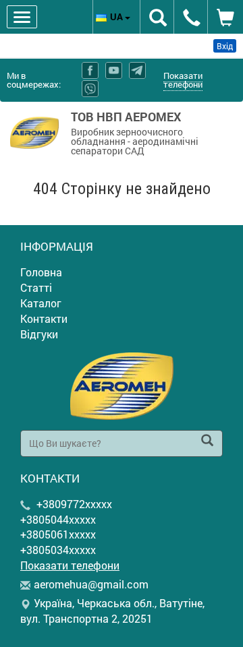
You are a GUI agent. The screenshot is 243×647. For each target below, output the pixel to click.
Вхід (225, 45)
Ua (117, 16)
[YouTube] (113, 70)
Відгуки (39, 334)
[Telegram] (137, 70)
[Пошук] (207, 441)
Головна (41, 272)
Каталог (40, 303)
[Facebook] (90, 70)
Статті (36, 287)
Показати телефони (182, 79)
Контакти (44, 318)
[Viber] (90, 88)
